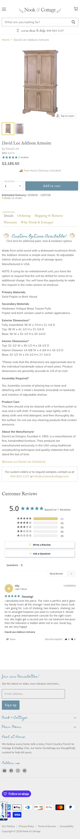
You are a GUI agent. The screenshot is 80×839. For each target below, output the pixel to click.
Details (8, 216)
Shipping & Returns (49, 216)
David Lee (12, 148)
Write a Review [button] (42, 544)
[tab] (8, 215)
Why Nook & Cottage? (37, 222)
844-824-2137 (19, 476)
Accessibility (66, 826)
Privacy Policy (26, 826)
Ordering (24, 216)
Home (5, 39)
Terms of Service (47, 826)
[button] (3, 811)
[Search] (73, 22)
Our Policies (8, 826)
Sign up (11, 705)
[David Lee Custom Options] (39, 246)
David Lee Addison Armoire (20, 632)
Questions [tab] (12, 565)
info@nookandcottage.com (50, 476)
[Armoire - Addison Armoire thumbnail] (8, 129)
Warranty (10, 222)
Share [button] (12, 639)
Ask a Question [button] (41, 553)
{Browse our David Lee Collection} (23, 461)
